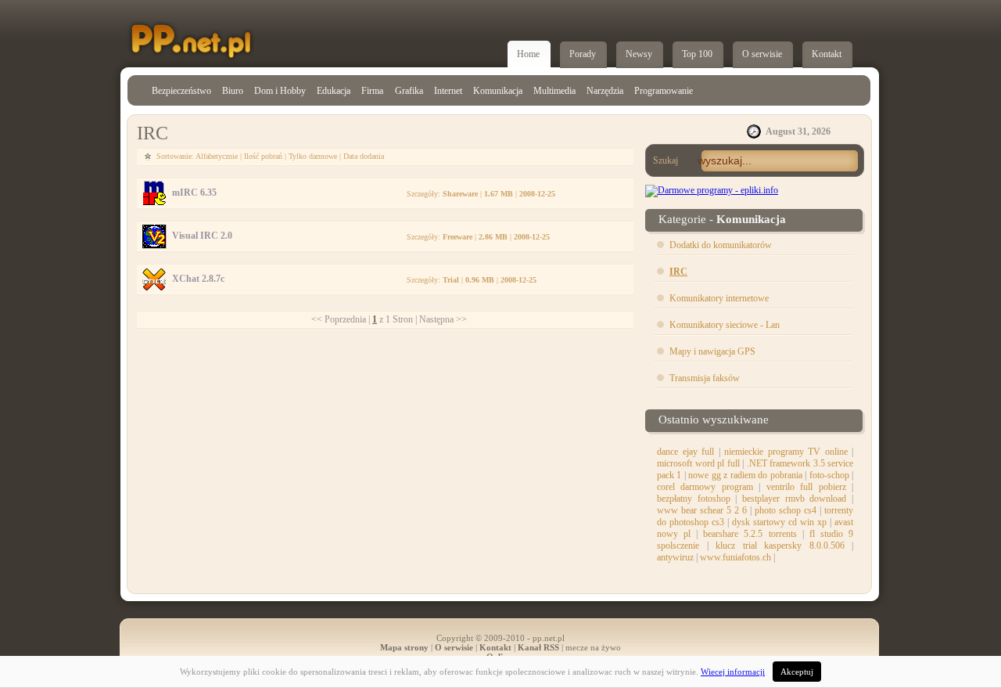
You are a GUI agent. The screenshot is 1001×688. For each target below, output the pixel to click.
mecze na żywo (593, 647)
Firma (372, 90)
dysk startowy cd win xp (779, 522)
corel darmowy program (705, 486)
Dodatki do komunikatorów (720, 245)
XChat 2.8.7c (198, 278)
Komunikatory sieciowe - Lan (724, 324)
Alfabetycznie (218, 156)
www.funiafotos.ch (735, 557)
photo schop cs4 (785, 510)
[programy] (711, 190)
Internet (448, 90)
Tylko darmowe (313, 156)
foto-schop (829, 475)
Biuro (232, 90)
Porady (582, 54)
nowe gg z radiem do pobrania (745, 475)
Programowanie (663, 90)
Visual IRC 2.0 (202, 235)
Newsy (639, 54)
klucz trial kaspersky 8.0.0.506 (780, 545)
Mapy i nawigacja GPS (712, 351)
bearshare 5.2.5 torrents (749, 533)
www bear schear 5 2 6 (702, 510)
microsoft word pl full (698, 463)
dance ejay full (685, 451)
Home (528, 54)
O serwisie (762, 54)
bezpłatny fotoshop (693, 498)
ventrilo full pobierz (806, 486)
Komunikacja (497, 90)
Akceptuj (796, 671)
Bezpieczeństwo (181, 90)
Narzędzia (605, 90)
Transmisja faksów (704, 378)
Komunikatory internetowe (719, 298)
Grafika (409, 90)
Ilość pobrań (263, 156)
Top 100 (697, 54)
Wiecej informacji (733, 671)
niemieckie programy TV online (786, 451)
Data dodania (363, 156)
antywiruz (675, 557)
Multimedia (554, 90)
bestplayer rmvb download (794, 498)
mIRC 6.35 (194, 192)
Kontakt (826, 54)
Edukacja (333, 90)
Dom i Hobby (280, 90)
